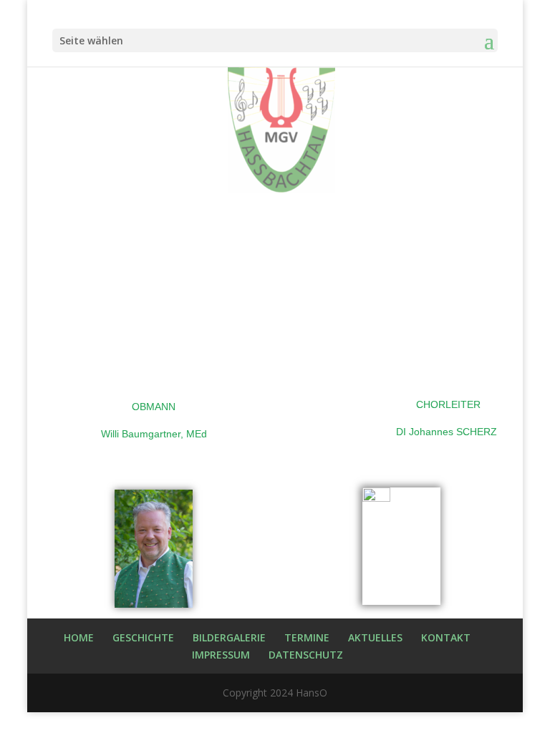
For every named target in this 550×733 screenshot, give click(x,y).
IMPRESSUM (221, 654)
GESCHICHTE (143, 637)
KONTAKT (446, 637)
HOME (79, 637)
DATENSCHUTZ (306, 654)
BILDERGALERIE (229, 637)
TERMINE (306, 637)
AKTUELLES (375, 637)
